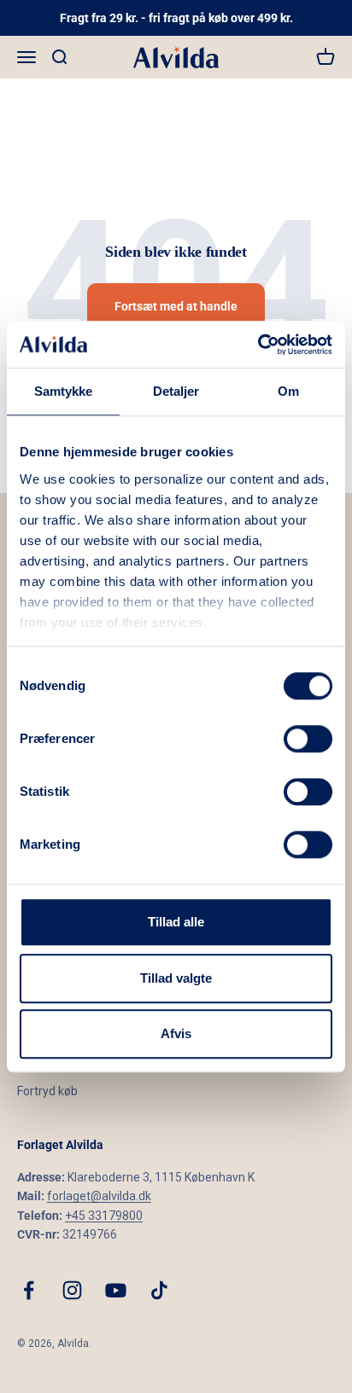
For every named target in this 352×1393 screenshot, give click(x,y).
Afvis (176, 1033)
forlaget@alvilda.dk (99, 1196)
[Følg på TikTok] (159, 1290)
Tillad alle (176, 921)
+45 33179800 (104, 1215)
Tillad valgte (176, 978)
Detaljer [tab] (176, 391)
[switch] (308, 738)
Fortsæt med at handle (176, 306)
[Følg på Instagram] (72, 1290)
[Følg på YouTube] (115, 1290)
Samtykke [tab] (63, 391)
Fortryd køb (47, 1091)
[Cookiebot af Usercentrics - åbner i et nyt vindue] (257, 345)
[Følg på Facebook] (28, 1290)
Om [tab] (288, 391)
